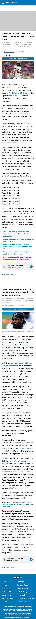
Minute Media (10, 606)
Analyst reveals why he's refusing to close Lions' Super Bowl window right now (17, 247)
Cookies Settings (23, 602)
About (3, 582)
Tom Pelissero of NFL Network (20, 93)
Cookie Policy (22, 595)
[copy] (13, 55)
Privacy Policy (22, 592)
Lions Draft (10, 274)
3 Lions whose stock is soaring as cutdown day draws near (16, 253)
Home (3, 274)
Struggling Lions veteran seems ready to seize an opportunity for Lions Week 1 (17, 504)
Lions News (10, 567)
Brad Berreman (9, 52)
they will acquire (14, 96)
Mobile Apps (6, 588)
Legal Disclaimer (7, 598)
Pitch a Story (6, 592)
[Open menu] (3, 3)
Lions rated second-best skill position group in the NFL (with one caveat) (17, 258)
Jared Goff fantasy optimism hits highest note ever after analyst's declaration (16, 234)
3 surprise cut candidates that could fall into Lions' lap (18, 240)
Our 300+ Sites (22, 585)
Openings (20, 582)
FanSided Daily (22, 588)
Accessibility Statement (25, 598)
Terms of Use (6, 595)
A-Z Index (4, 602)
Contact (4, 585)
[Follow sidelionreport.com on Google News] (31, 266)
